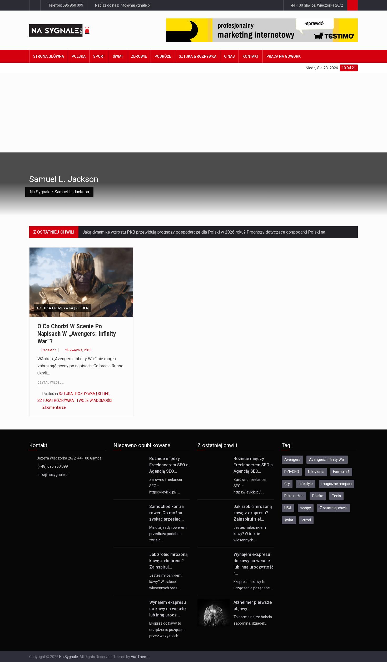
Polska (79, 56)
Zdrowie (139, 56)
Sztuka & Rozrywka (197, 56)
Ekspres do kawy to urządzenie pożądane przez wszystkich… (167, 629)
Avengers (292, 459)
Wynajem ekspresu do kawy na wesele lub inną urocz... (167, 608)
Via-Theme (140, 657)
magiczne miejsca (336, 484)
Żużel (306, 520)
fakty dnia (316, 472)
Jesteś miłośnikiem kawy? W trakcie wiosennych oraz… (165, 581)
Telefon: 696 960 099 (65, 5)
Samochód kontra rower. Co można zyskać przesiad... (166, 513)
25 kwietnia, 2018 (78, 350)
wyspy (305, 508)
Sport (99, 56)
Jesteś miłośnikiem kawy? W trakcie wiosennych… (250, 533)
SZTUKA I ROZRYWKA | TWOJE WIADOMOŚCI (74, 400)
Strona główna (48, 56)
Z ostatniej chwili (333, 508)
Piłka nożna (294, 496)
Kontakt (250, 56)
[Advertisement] (193, 113)
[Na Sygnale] (69, 30)
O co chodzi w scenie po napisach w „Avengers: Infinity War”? (76, 334)
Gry (287, 484)
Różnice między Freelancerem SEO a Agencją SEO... (168, 465)
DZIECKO (291, 472)
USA (288, 508)
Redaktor (49, 350)
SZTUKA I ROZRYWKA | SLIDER (62, 308)
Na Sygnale (40, 191)
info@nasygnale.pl (53, 474)
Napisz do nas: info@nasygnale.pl (122, 5)
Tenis (336, 496)
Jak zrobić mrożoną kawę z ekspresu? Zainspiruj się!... (253, 513)
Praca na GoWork (283, 56)
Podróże (163, 56)
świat (288, 520)
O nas (229, 56)
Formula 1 (341, 472)
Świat (118, 56)
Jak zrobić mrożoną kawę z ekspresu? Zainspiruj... (168, 561)
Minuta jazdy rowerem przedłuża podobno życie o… (168, 533)
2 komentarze (54, 407)
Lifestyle (306, 484)
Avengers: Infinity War (327, 459)
